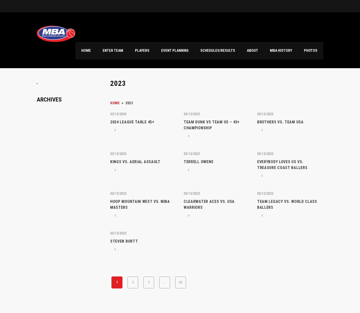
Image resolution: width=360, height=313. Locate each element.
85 (181, 282)
